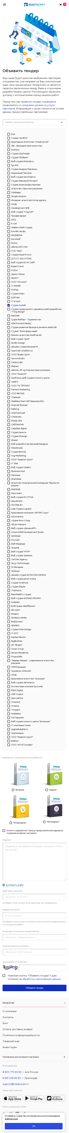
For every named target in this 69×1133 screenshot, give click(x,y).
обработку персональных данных (41, 979)
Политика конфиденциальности (21, 1035)
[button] (4, 4)
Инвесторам (10, 1047)
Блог (5, 1023)
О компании (10, 1011)
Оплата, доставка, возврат (18, 1029)
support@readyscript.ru (16, 1084)
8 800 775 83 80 (12, 1072)
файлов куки (11, 1119)
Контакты (8, 1017)
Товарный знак (11, 1041)
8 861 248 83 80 (12, 1078)
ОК (33, 1126)
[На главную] (34, 4)
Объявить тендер (34, 988)
